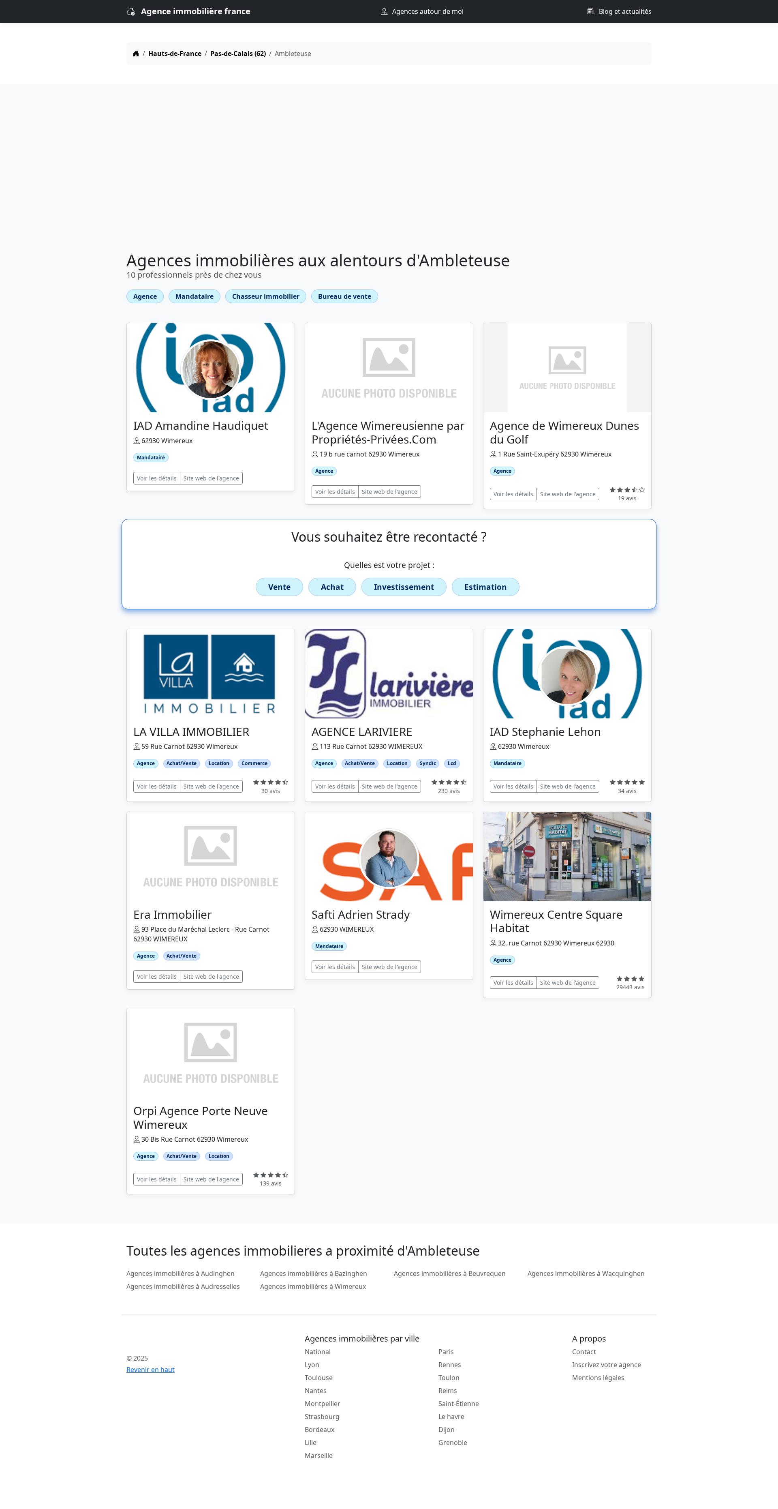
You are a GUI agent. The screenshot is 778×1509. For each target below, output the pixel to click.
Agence (145, 296)
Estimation (485, 586)
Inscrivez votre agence (606, 1364)
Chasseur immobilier (265, 296)
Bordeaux (319, 1429)
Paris (446, 1351)
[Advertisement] (389, 169)
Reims (447, 1390)
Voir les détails (157, 478)
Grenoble (452, 1442)
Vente (279, 586)
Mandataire (194, 296)
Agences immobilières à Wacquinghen (586, 1273)
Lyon (312, 1364)
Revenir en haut (150, 1369)
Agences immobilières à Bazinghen (313, 1273)
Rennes (449, 1364)
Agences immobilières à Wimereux (313, 1286)
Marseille (319, 1455)
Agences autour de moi (427, 11)
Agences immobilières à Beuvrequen (450, 1273)
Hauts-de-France (174, 53)
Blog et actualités (624, 11)
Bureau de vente (344, 296)
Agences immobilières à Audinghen (180, 1273)
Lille (310, 1442)
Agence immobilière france (195, 11)
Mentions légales (598, 1377)
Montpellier (322, 1403)
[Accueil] (136, 53)
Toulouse (319, 1377)
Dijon (446, 1429)
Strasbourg (322, 1416)
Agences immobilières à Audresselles (183, 1286)
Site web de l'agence (211, 478)
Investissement (404, 586)
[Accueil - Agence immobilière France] (188, 1340)
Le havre (451, 1416)
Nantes (316, 1390)
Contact (584, 1351)
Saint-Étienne (458, 1403)
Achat (332, 586)
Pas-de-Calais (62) (238, 53)
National (318, 1351)
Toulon (449, 1377)
